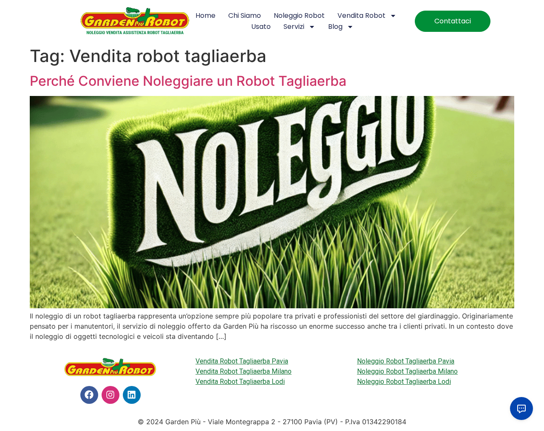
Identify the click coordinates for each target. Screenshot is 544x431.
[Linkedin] (132, 395)
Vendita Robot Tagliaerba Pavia (242, 361)
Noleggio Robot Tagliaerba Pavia (405, 361)
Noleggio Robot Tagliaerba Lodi (404, 381)
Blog (335, 26)
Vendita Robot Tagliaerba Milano (244, 371)
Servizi (293, 26)
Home (205, 15)
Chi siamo (244, 15)
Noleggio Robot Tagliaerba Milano (407, 371)
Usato (261, 26)
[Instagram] (110, 395)
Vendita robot (361, 15)
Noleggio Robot (299, 15)
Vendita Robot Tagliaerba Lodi (240, 381)
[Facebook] (89, 395)
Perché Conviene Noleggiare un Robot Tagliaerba (188, 81)
